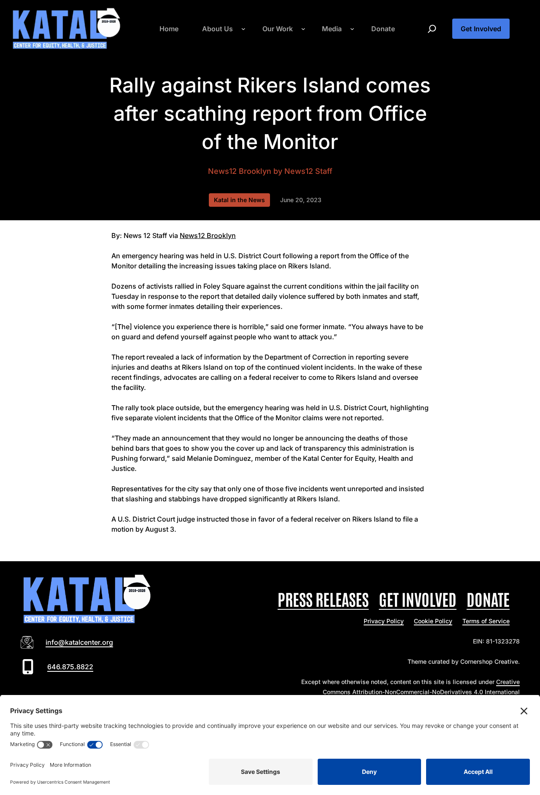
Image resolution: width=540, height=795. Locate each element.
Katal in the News (239, 199)
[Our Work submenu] (303, 29)
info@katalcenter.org (79, 642)
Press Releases (323, 598)
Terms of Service (486, 621)
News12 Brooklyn (239, 171)
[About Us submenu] (243, 29)
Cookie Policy (433, 621)
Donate (488, 598)
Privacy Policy (384, 621)
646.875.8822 (70, 666)
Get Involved (481, 28)
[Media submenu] (352, 29)
